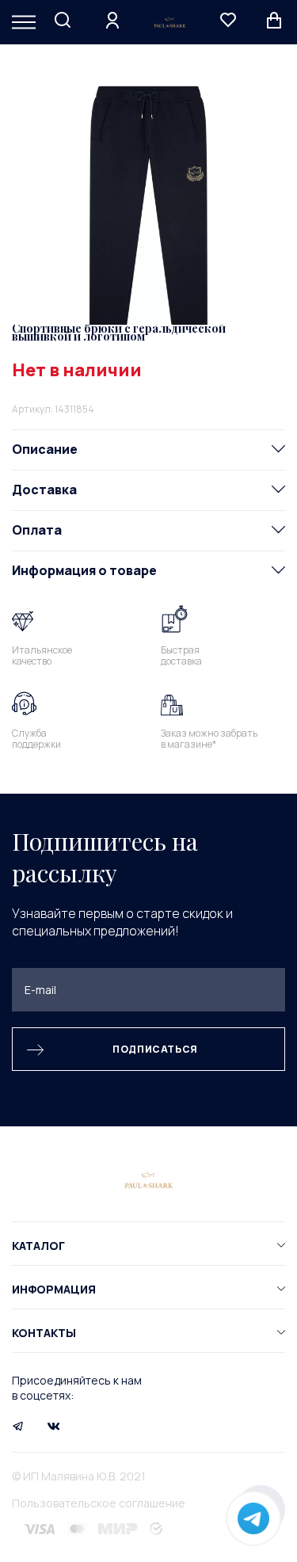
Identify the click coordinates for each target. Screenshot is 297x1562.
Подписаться (155, 1049)
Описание (45, 449)
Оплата (37, 530)
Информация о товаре (84, 570)
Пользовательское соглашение (98, 1503)
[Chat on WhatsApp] (253, 1518)
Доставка (44, 489)
